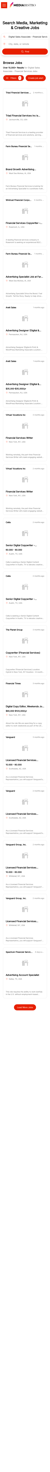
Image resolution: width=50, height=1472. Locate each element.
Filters (15, 78)
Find (27, 51)
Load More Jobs (25, 1007)
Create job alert (35, 78)
